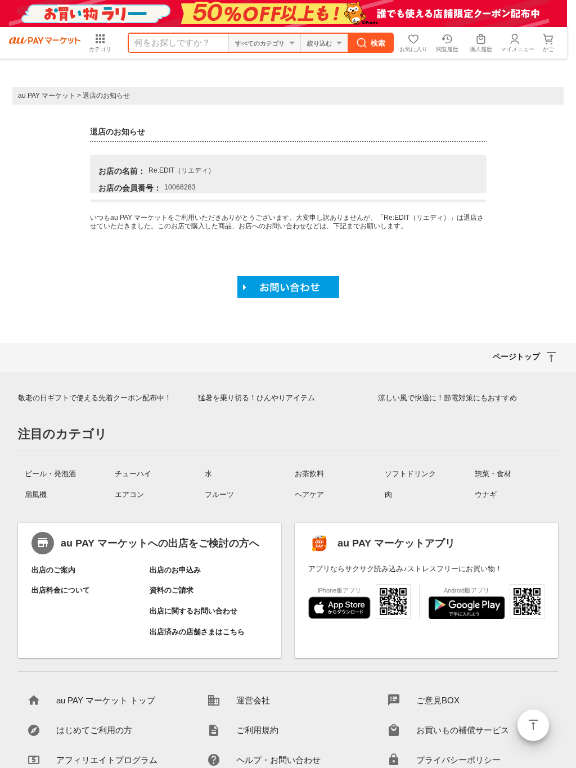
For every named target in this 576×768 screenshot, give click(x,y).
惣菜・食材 (493, 473)
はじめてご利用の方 (94, 730)
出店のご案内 (53, 570)
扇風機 (36, 494)
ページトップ (533, 725)
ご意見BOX (438, 700)
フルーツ (219, 494)
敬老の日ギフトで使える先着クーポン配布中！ (95, 398)
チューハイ (133, 473)
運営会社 (253, 700)
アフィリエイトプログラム (107, 760)
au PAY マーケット (46, 96)
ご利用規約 (257, 730)
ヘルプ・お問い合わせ (278, 760)
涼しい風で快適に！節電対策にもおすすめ (447, 398)
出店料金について (61, 590)
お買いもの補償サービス (462, 730)
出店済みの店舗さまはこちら (197, 631)
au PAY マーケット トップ (105, 700)
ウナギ (486, 494)
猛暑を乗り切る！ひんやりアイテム (256, 398)
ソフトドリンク (410, 473)
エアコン (129, 494)
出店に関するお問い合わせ (193, 611)
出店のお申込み (175, 570)
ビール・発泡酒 (50, 473)
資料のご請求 (172, 590)
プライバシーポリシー (458, 760)
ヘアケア (309, 494)
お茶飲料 (309, 473)
